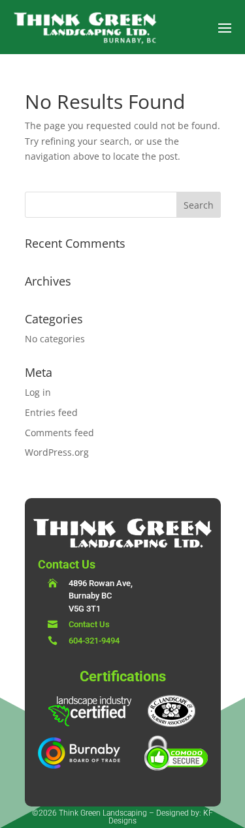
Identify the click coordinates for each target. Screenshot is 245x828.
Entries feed (51, 412)
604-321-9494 (94, 640)
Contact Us (89, 624)
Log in (38, 392)
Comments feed (59, 432)
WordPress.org (57, 452)
